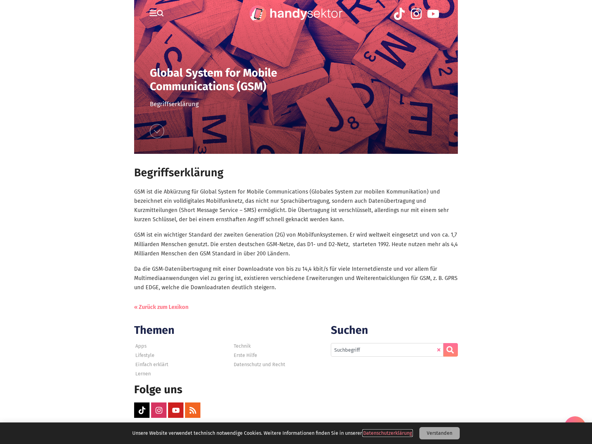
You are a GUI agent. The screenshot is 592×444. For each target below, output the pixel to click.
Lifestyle (144, 355)
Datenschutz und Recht (259, 364)
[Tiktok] (142, 410)
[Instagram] (158, 410)
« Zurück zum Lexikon (161, 307)
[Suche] (450, 350)
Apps (140, 346)
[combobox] (387, 350)
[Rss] (192, 410)
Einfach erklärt (151, 364)
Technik (242, 346)
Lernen (143, 374)
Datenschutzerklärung (387, 433)
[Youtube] (175, 410)
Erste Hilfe (245, 355)
